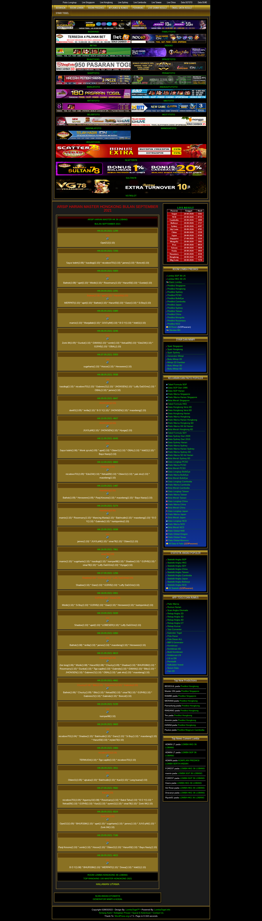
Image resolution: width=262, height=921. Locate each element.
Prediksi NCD (173, 324)
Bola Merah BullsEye (178, 478)
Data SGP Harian (176, 391)
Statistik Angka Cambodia (179, 575)
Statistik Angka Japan (177, 578)
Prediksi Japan (174, 304)
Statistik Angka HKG (176, 562)
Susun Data (173, 668)
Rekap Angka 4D (175, 620)
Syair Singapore (175, 346)
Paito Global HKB (176, 531)
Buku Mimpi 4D (174, 368)
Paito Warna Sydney (177, 445)
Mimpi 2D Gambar (176, 362)
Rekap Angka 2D (175, 613)
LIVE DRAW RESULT (157, 7)
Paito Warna (173, 604)
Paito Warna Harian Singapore (182, 397)
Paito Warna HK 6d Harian (180, 426)
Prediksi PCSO (174, 295)
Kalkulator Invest (175, 664)
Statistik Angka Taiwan (178, 572)
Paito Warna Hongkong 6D (180, 423)
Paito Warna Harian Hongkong (182, 420)
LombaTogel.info (162, 909)
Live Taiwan (156, 2)
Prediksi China (174, 314)
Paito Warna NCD (176, 524)
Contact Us (158, 913)
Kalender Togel (174, 633)
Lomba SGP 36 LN (176, 275)
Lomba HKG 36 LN (176, 279)
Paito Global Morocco (178, 540)
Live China (171, 2)
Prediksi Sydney (175, 292)
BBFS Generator (175, 642)
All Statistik (174, 588)
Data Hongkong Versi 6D (180, 410)
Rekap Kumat (173, 626)
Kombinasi (172, 645)
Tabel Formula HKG (177, 404)
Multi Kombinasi (175, 652)
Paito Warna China (177, 504)
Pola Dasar (172, 636)
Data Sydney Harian (177, 442)
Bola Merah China (176, 507)
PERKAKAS (138, 7)
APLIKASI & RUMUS (118, 7)
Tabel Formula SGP (177, 384)
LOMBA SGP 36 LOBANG (190, 773)
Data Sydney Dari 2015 (179, 439)
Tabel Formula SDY (177, 433)
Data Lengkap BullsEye (179, 471)
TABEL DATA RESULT (182, 7)
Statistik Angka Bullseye (178, 582)
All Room (172, 327)
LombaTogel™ (133, 909)
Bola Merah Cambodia (179, 488)
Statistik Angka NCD (176, 585)
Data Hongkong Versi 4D (180, 407)
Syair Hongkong (175, 349)
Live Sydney (123, 2)
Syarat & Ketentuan (141, 913)
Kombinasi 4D (174, 649)
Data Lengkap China (178, 501)
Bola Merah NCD (176, 527)
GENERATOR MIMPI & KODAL (108, 899)
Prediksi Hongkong (176, 289)
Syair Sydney (173, 352)
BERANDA (61, 7)
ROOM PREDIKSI (96, 7)
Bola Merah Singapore (179, 400)
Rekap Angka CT (175, 623)
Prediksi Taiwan (174, 311)
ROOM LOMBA (77, 7)
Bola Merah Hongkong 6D (180, 429)
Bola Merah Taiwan (177, 498)
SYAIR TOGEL (62, 13)
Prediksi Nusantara (176, 320)
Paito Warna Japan (177, 514)
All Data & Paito (176, 543)
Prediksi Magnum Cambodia (190, 730)
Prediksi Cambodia (176, 301)
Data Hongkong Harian (179, 413)
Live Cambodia (140, 2)
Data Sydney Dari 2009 (179, 436)
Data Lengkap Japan (178, 511)
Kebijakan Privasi (122, 913)
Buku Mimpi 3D (174, 365)
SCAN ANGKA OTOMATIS (107, 896)
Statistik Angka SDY (176, 566)
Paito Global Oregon (178, 534)
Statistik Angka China (177, 569)
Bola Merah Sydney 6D (179, 458)
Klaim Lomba (175, 282)
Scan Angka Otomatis (177, 610)
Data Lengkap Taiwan (178, 491)
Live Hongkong (106, 2)
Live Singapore (88, 2)
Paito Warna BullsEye (178, 475)
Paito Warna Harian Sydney (181, 449)
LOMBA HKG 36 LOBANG (192, 768)
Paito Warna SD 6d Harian (180, 455)
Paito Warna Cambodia (179, 484)
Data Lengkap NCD (177, 521)
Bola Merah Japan (177, 517)
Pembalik (171, 661)
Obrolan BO (174, 330)
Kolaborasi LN (174, 655)
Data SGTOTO (186, 2)
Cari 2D (171, 671)
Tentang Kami (105, 913)
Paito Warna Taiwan (177, 494)
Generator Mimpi (175, 356)
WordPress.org (122, 916)
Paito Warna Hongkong (179, 416)
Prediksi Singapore (176, 285)
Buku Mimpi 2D (174, 359)
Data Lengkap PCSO (178, 462)
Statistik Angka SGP (176, 559)
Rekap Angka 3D (175, 616)
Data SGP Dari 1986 (178, 387)
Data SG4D (202, 2)
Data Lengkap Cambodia (180, 481)
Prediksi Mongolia (175, 317)
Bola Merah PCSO (177, 468)
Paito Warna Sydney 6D (179, 452)
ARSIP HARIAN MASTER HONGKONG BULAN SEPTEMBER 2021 (107, 208)
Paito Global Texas (177, 537)
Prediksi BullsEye (175, 298)
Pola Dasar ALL (174, 639)
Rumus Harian (174, 607)
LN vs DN (171, 658)
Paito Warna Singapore (179, 394)
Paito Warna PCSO (177, 465)
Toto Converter (174, 629)
